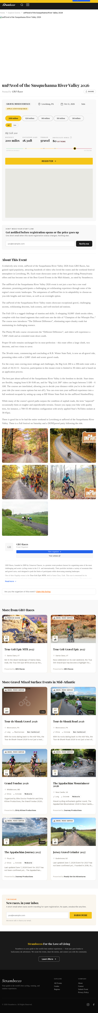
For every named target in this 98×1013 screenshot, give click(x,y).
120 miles (29, 118)
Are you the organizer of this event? (27, 592)
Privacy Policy (83, 992)
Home (2, 13)
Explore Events (14, 13)
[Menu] (28, 5)
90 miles (45, 118)
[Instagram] (88, 1004)
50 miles (61, 118)
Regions (57, 989)
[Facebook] (93, 1004)
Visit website (53, 556)
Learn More (47, 959)
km (15, 125)
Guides (56, 986)
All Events (58, 983)
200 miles (13, 118)
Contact (81, 986)
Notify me (84, 244)
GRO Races (22, 544)
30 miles (76, 118)
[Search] (22, 5)
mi (9, 125)
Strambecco (11, 980)
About (80, 983)
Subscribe (80, 915)
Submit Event (83, 989)
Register (47, 161)
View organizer (53, 552)
